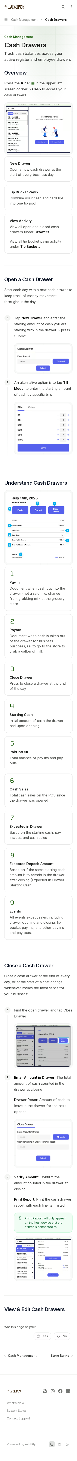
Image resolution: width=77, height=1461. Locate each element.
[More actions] (71, 7)
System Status (17, 1410)
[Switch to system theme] (52, 1444)
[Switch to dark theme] (67, 1444)
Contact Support (18, 1418)
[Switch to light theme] (59, 1444)
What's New (15, 1403)
